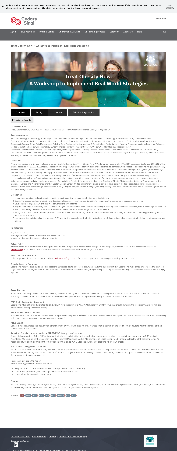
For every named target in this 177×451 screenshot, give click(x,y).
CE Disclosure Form (20, 436)
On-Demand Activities (69, 31)
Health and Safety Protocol (65, 258)
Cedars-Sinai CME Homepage (73, 436)
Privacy (52, 436)
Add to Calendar (24, 120)
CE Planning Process (95, 31)
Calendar (114, 31)
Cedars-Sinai (160, 18)
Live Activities (28, 31)
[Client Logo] (24, 24)
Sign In (13, 31)
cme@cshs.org (17, 249)
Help (139, 31)
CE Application (39, 436)
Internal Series (46, 31)
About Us (128, 31)
